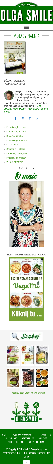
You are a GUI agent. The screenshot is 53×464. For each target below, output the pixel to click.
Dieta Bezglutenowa (16, 127)
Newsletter (45, 434)
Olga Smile (24, 449)
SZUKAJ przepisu (16, 442)
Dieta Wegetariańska (16, 140)
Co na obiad (12, 144)
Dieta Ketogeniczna (16, 131)
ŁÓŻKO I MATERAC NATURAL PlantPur (15, 82)
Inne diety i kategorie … (18, 153)
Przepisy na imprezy (16, 158)
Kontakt (43, 438)
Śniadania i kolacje (15, 149)
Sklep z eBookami (37, 442)
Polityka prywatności (23, 434)
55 (21, 73)
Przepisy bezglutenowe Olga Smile (28, 393)
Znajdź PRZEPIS (14, 162)
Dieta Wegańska (14, 136)
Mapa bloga (11, 438)
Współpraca (28, 438)
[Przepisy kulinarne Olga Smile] (26, 15)
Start (5, 434)
